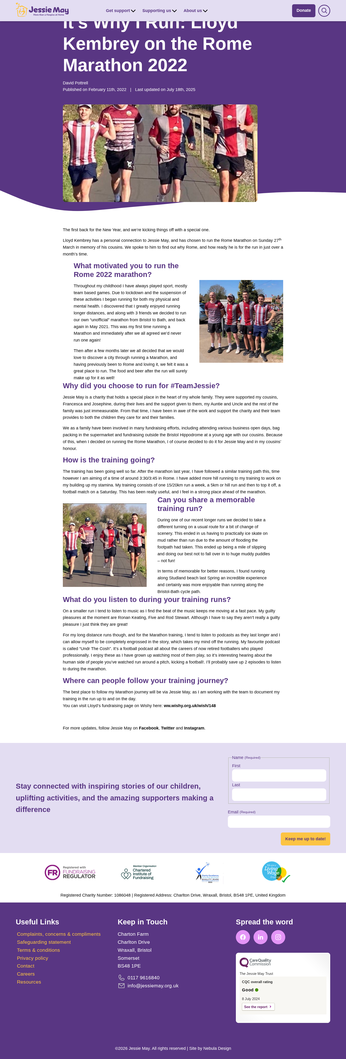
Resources (29, 982)
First (236, 765)
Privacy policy (32, 958)
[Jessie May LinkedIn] (260, 937)
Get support (118, 10)
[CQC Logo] (255, 966)
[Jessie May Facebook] (243, 937)
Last (236, 785)
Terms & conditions (38, 950)
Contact (25, 965)
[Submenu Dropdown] (133, 10)
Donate (304, 10)
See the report (255, 1007)
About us (193, 10)
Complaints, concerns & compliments (59, 934)
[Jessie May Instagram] (278, 937)
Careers (26, 974)
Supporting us (156, 10)
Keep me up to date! (305, 838)
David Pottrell (75, 83)
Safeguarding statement (44, 942)
